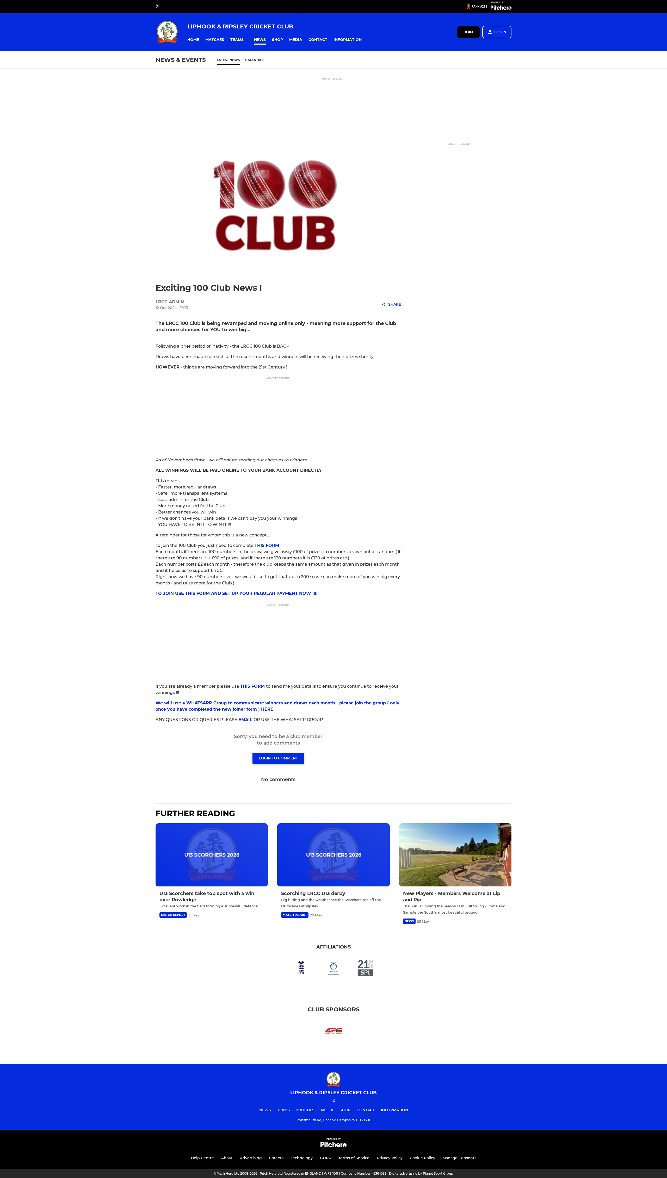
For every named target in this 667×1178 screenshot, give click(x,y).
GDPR (325, 1158)
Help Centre (202, 1158)
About (227, 1158)
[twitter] (158, 6)
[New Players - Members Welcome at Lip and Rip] (455, 855)
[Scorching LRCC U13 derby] (333, 855)
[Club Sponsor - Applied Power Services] (333, 1032)
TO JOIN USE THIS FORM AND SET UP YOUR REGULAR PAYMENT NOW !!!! (237, 593)
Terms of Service (353, 1158)
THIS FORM (267, 545)
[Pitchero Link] (501, 8)
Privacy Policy (390, 1158)
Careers (276, 1158)
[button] (193, 40)
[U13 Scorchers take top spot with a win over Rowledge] (212, 855)
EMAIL (246, 719)
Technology (302, 1158)
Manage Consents (459, 1158)
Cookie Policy (422, 1158)
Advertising (251, 1158)
